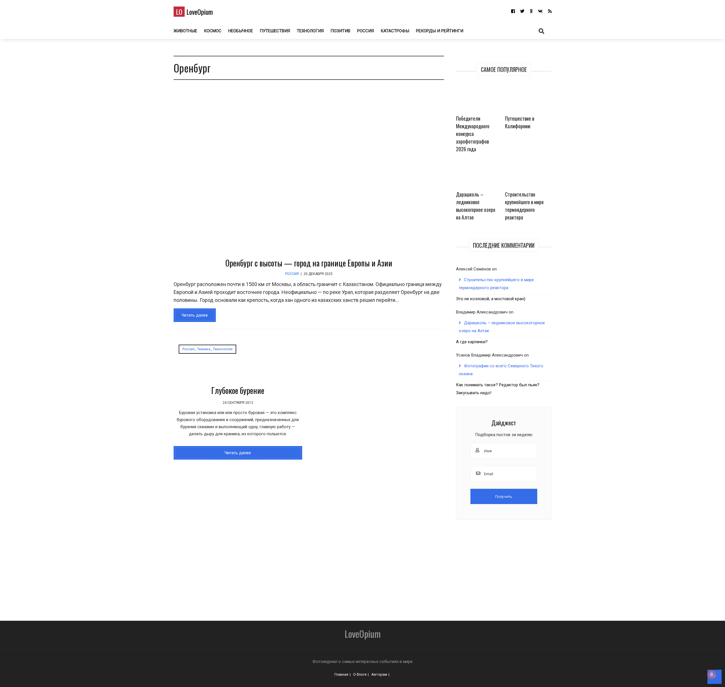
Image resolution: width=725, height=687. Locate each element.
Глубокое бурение (237, 390)
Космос (212, 30)
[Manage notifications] (711, 674)
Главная (341, 674)
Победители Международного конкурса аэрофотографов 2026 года (472, 134)
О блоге (359, 674)
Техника (203, 349)
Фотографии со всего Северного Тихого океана (501, 369)
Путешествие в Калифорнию (519, 122)
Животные (185, 30)
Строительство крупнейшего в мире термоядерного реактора (524, 206)
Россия (365, 30)
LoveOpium (194, 12)
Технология (310, 30)
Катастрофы (395, 30)
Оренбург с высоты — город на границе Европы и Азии (308, 263)
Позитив (340, 30)
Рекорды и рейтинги (439, 30)
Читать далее (195, 315)
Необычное (240, 30)
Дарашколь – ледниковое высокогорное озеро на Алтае (475, 206)
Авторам (379, 674)
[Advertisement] (329, 568)
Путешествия (275, 30)
